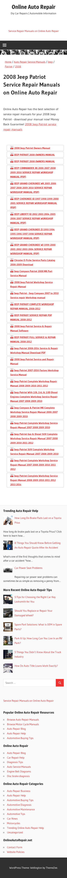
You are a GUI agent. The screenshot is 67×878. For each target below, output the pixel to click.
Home (8, 61)
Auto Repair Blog (16, 728)
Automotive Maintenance (21, 809)
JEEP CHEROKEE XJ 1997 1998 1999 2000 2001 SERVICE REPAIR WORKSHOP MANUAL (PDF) (34, 203)
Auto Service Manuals (19, 766)
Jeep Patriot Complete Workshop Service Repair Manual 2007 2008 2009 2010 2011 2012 (34, 465)
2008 (18, 66)
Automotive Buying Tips (20, 738)
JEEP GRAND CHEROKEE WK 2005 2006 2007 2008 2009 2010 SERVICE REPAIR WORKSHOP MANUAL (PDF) (33, 188)
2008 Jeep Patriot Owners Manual (32, 148)
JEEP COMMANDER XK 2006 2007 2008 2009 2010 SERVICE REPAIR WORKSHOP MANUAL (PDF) (33, 172)
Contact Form (14, 847)
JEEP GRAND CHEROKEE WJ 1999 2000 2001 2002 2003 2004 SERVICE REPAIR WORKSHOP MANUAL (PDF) (32, 249)
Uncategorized (15, 832)
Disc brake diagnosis (18, 776)
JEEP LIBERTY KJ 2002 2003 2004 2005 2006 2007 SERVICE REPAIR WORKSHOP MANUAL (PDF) (32, 218)
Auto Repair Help (16, 733)
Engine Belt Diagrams (19, 771)
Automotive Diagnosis (19, 804)
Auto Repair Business (18, 791)
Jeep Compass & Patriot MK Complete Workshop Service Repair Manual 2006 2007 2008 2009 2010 (34, 412)
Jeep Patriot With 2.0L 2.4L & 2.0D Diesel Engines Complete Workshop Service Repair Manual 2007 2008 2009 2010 (34, 397)
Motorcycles (13, 823)
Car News (12, 818)
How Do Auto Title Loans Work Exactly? (36, 665)
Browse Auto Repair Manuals (23, 719)
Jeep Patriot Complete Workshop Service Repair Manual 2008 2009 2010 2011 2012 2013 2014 (34, 480)
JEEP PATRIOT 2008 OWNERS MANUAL (34, 154)
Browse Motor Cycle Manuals (23, 724)
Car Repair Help (15, 757)
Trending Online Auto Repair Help (25, 827)
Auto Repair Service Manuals (29, 61)
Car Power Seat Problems (28, 567)
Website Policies (15, 851)
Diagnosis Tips (15, 762)
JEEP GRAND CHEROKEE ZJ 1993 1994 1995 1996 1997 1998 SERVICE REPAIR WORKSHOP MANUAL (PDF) (32, 234)
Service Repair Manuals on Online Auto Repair (33, 31)
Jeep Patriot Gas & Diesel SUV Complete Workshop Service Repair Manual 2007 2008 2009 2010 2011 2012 (34, 438)
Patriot (8, 66)
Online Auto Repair (33, 6)
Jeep (50, 61)
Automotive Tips (16, 813)
